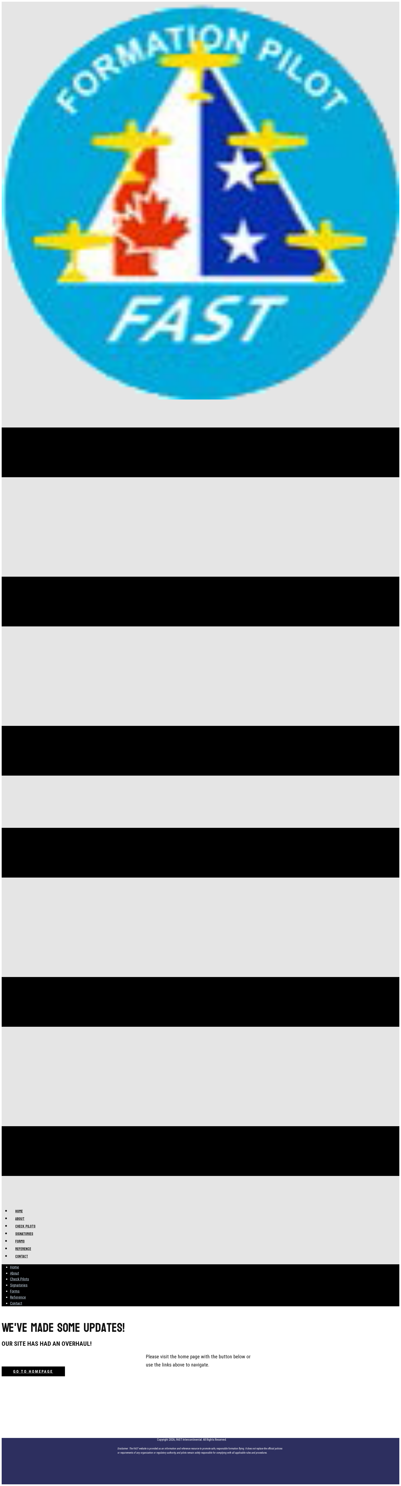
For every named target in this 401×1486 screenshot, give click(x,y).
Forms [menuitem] (20, 1241)
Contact (16, 1303)
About (14, 1273)
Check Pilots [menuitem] (25, 1226)
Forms (15, 1291)
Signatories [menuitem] (24, 1233)
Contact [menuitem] (21, 1256)
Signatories (19, 1285)
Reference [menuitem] (23, 1249)
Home (14, 1267)
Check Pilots (19, 1279)
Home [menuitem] (19, 1211)
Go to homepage (33, 1371)
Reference (18, 1297)
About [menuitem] (19, 1218)
